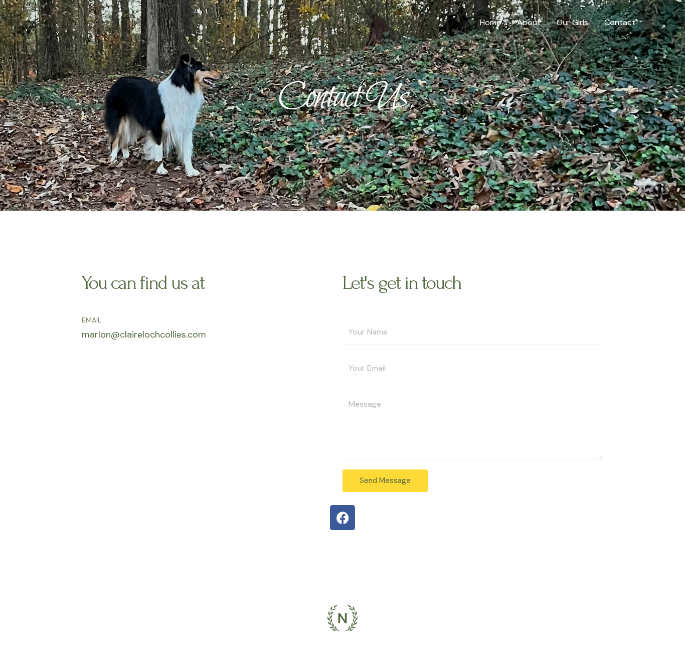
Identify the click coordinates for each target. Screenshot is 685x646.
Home (490, 22)
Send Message (385, 480)
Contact (619, 22)
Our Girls (572, 22)
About (529, 22)
